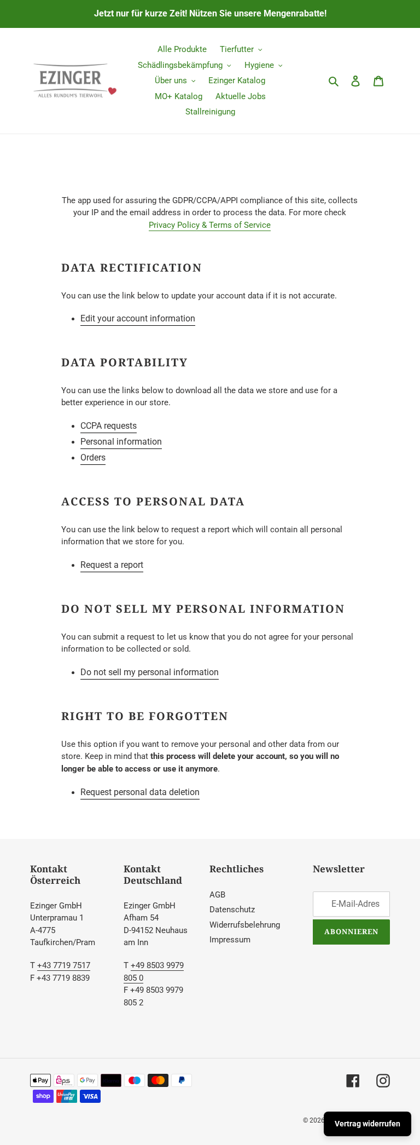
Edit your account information (137, 318)
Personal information (121, 441)
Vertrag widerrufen (367, 1123)
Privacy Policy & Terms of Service (210, 225)
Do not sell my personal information (149, 672)
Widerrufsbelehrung (244, 925)
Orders (93, 457)
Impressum (229, 940)
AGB (217, 895)
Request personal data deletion (140, 792)
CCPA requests (108, 426)
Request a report (111, 565)
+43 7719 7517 (63, 965)
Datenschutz (232, 909)
